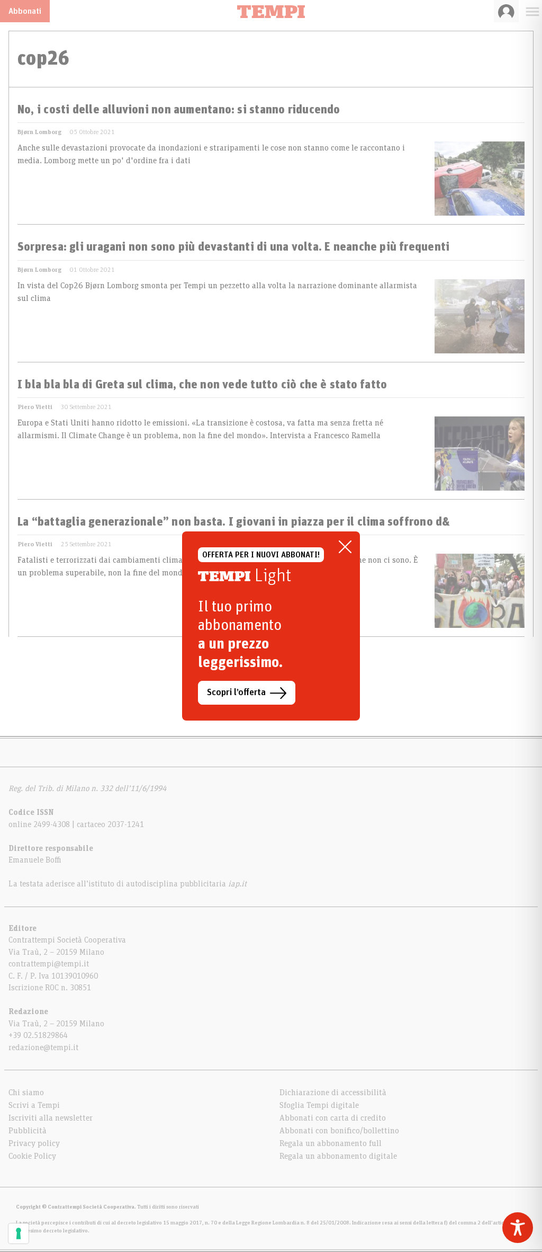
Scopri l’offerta (236, 692)
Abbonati (24, 11)
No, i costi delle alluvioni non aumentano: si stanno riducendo (178, 110)
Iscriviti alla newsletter (50, 1118)
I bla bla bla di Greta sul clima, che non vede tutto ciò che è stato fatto (202, 385)
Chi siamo (26, 1092)
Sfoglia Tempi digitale (319, 1105)
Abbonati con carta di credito (332, 1118)
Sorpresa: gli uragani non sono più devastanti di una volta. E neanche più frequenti (233, 247)
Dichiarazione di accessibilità (332, 1092)
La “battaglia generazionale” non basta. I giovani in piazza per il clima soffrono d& (233, 522)
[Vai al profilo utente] (506, 11)
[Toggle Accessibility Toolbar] (517, 1227)
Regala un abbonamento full (330, 1143)
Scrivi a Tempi (34, 1105)
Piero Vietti (34, 407)
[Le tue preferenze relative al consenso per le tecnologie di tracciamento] (18, 1233)
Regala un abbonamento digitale (338, 1156)
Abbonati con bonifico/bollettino (339, 1130)
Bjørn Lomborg (39, 132)
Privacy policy (34, 1143)
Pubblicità (27, 1130)
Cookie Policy (32, 1156)
